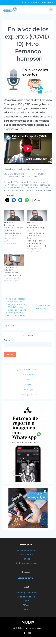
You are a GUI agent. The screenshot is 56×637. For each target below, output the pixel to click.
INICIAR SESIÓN (47, 3)
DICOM (26, 605)
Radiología (28, 389)
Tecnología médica (28, 394)
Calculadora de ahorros (26, 550)
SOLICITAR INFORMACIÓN (29, 3)
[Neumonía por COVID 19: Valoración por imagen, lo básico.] (14, 260)
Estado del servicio (26, 578)
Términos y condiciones (26, 592)
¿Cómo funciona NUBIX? (28, 369)
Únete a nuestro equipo (26, 563)
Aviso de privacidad (26, 597)
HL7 (26, 609)
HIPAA (26, 601)
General (28, 379)
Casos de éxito (28, 374)
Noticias (28, 384)
